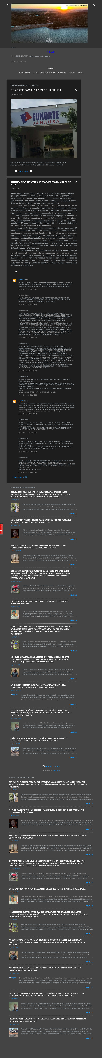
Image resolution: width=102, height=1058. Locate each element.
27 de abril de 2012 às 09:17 (28, 338)
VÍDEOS (72, 73)
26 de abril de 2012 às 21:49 (28, 304)
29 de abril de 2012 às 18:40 (28, 472)
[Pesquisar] (94, 5)
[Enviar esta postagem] (31, 172)
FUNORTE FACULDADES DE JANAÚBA (36, 90)
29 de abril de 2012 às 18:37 (28, 433)
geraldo (21, 401)
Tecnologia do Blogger (52, 766)
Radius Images (56, 770)
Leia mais (73, 514)
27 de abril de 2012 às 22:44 (28, 414)
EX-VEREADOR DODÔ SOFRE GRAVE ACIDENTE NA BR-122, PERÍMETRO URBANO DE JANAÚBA (47, 889)
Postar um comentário (20, 477)
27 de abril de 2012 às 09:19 (28, 371)
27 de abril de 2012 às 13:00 (28, 395)
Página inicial (24, 73)
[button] (76, 90)
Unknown (22, 280)
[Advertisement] (89, 109)
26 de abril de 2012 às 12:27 (28, 289)
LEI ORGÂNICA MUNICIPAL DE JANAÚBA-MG (50, 73)
